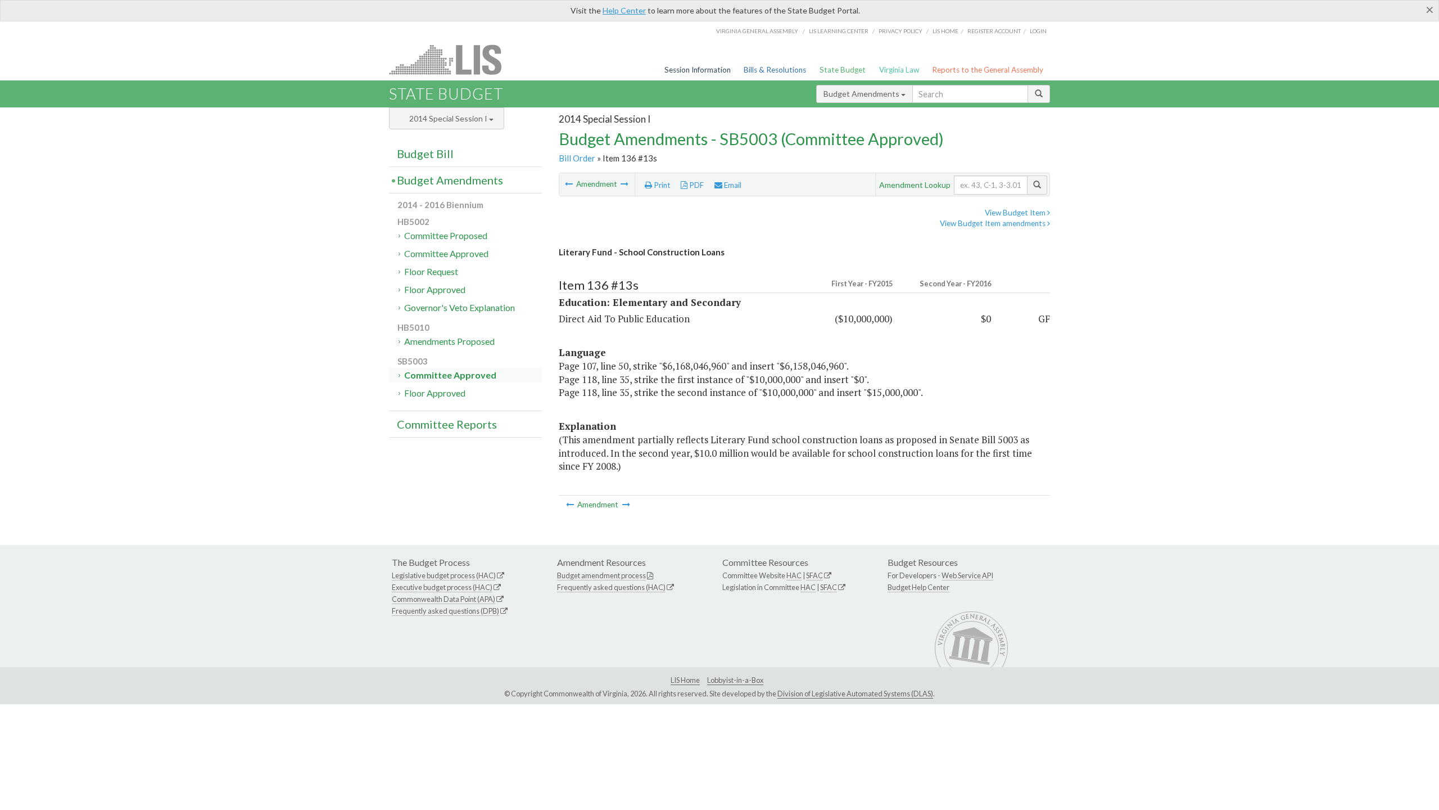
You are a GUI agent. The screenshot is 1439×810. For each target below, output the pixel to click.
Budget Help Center (918, 587)
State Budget (843, 69)
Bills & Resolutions (775, 69)
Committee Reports (447, 424)
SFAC (814, 575)
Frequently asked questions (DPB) (445, 610)
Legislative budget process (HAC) (444, 575)
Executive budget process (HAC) (442, 587)
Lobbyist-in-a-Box (735, 680)
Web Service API (967, 575)
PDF (695, 185)
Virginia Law (899, 69)
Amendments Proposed (449, 341)
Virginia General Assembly (757, 31)
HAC (794, 575)
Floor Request (431, 271)
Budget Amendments (862, 93)
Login (1038, 31)
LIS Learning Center (838, 31)
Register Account (994, 31)
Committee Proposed (445, 235)
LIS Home (685, 680)
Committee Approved (446, 253)
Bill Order (577, 158)
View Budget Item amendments (993, 223)
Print (661, 185)
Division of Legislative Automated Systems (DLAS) (855, 693)
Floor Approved (434, 289)
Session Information (697, 69)
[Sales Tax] (624, 183)
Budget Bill (425, 153)
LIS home (945, 31)
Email (731, 185)
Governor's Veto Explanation (459, 307)
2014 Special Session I (449, 118)
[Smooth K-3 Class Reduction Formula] (569, 183)
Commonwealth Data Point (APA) (443, 599)
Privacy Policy (900, 31)
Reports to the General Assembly (987, 69)
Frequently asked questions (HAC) (611, 587)
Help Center (624, 10)
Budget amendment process (601, 575)
